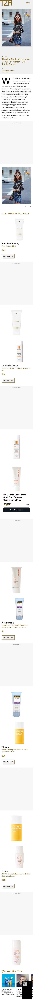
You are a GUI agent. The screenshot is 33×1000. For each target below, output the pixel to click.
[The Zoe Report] (6, 3)
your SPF (5, 94)
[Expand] (24, 982)
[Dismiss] (30, 982)
